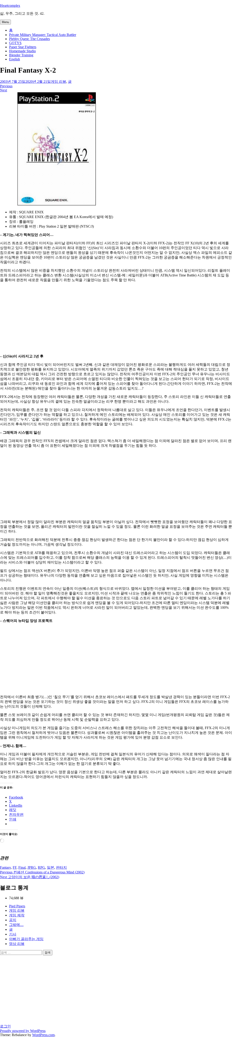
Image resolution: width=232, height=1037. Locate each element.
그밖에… (16, 925)
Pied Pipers (17, 906)
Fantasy (5, 867)
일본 (50, 867)
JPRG (31, 867)
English (14, 59)
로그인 (5, 1026)
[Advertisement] (116, 318)
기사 (12, 934)
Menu (5, 22)
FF (15, 867)
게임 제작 (16, 915)
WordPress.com (43, 1035)
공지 (12, 920)
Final (22, 867)
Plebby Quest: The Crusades (29, 39)
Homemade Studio (22, 51)
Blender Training (21, 55)
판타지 (61, 867)
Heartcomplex (10, 5)
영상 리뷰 (16, 944)
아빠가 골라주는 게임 (26, 939)
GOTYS (15, 43)
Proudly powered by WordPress (23, 1031)
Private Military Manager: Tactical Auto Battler (42, 35)
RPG (41, 867)
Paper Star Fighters (22, 47)
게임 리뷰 (58, 81)
